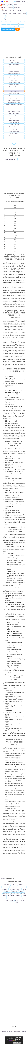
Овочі (10, 13)
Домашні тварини (18, 19)
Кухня (3, 16)
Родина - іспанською (14, 84)
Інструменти (15, 26)
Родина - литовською (14, 95)
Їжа (3, 19)
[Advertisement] (14, 43)
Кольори (15, 4)
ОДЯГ (18, 893)
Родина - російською (14, 62)
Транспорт (4, 13)
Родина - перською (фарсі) (14, 106)
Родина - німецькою (14, 98)
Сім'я (14, 10)
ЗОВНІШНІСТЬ (14, 902)
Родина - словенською (14, 120)
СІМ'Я (24, 895)
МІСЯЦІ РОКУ (13, 887)
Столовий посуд (15, 23)
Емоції (8, 23)
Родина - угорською (14, 71)
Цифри (10, 4)
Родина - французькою (14, 129)
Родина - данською (14, 77)
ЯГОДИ (23, 893)
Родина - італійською (14, 86)
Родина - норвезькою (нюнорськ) (14, 104)
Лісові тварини (8, 19)
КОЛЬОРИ (7, 891)
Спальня (21, 26)
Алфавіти (4, 4)
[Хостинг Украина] (14, 1040)
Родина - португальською (14, 111)
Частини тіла (23, 16)
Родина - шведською (14, 135)
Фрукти (19, 13)
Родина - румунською (14, 113)
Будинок (19, 10)
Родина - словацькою (14, 118)
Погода (3, 26)
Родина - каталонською (14, 89)
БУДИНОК (18, 895)
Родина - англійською (14, 64)
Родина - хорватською (14, 131)
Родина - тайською (14, 122)
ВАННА (4, 898)
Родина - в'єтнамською (14, 73)
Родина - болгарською (14, 69)
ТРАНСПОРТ (11, 895)
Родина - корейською (14, 93)
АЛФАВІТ (14, 884)
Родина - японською (14, 138)
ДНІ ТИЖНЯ (7, 884)
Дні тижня (10, 7)
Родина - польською (14, 109)
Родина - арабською (14, 66)
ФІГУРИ (18, 889)
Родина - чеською (14, 133)
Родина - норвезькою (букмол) (14, 102)
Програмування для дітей (8, 29)
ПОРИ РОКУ (21, 884)
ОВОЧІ (4, 895)
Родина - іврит (14, 80)
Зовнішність (9, 16)
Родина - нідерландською (14, 100)
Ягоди (14, 13)
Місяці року (17, 7)
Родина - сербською (14, 115)
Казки (17, 29)
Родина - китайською (14, 91)
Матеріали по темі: (20, 1)
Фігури (20, 4)
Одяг (10, 10)
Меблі (22, 23)
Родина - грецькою (14, 75)
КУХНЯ (13, 893)
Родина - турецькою (14, 124)
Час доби (4, 7)
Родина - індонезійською (14, 82)
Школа (3, 23)
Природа (16, 16)
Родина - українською (14, 60)
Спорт (8, 26)
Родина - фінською (14, 126)
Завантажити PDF (10, 159)
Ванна (24, 13)
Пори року (4, 10)
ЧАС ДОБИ (4, 889)
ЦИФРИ (21, 891)
